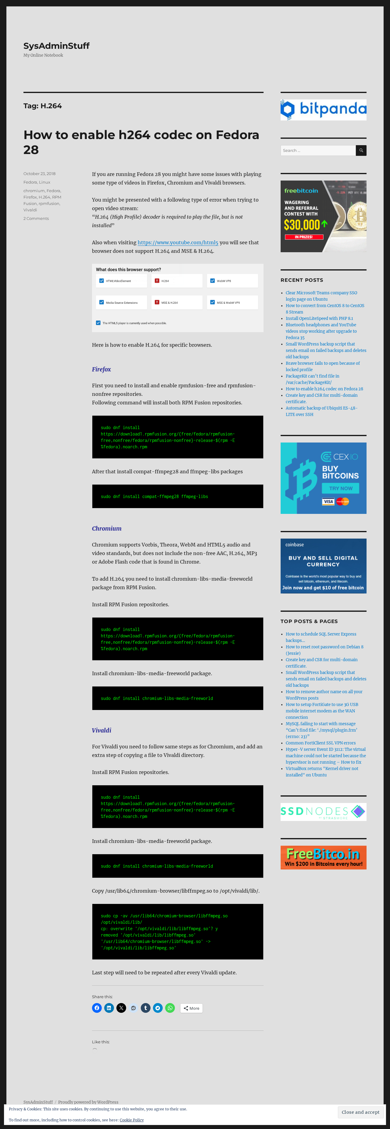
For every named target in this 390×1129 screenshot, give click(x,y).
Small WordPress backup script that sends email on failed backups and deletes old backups (326, 351)
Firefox (30, 197)
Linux (44, 182)
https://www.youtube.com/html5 (178, 242)
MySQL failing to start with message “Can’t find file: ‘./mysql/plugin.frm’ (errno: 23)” (321, 730)
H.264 (44, 197)
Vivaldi (30, 209)
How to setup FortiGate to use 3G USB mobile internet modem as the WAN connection (322, 711)
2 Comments (36, 218)
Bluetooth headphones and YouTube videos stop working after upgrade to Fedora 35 (321, 331)
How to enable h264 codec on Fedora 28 (324, 389)
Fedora (30, 182)
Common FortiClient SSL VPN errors (321, 743)
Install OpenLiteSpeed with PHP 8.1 (319, 318)
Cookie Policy (132, 1120)
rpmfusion (49, 203)
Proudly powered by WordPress (88, 1102)
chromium (34, 190)
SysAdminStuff (56, 46)
